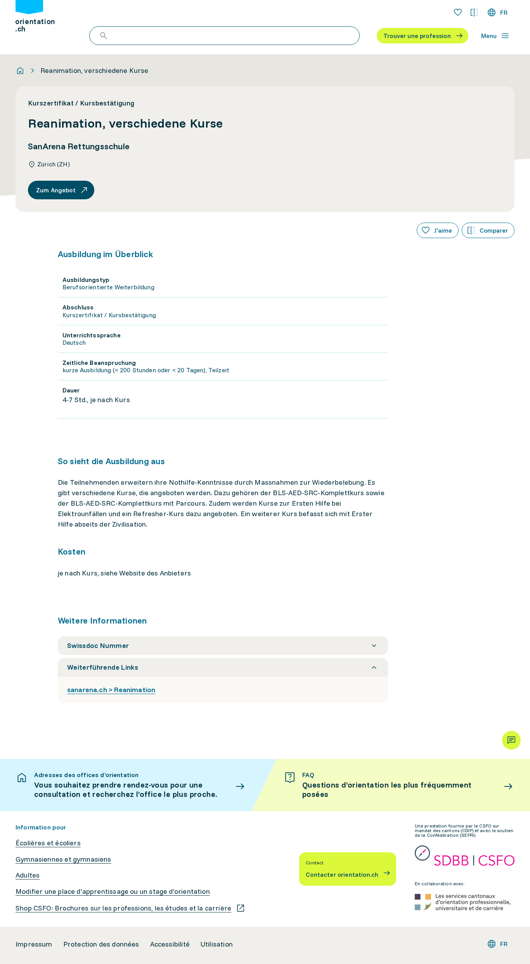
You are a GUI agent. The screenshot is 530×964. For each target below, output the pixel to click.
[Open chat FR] (511, 740)
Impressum (34, 944)
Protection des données (101, 944)
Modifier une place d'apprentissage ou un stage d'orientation (113, 891)
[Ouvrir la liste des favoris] (458, 12)
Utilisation (217, 944)
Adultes (28, 875)
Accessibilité (170, 944)
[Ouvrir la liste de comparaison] (474, 12)
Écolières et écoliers (48, 843)
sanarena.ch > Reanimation (111, 689)
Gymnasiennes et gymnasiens (63, 859)
